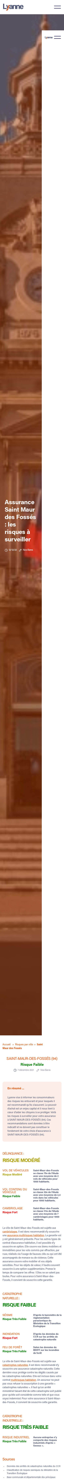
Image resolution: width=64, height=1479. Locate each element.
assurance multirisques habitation (25, 1235)
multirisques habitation (23, 1380)
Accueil (6, 1044)
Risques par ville (24, 1044)
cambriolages (9, 1232)
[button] (57, 7)
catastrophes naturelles (15, 1365)
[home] (15, 7)
